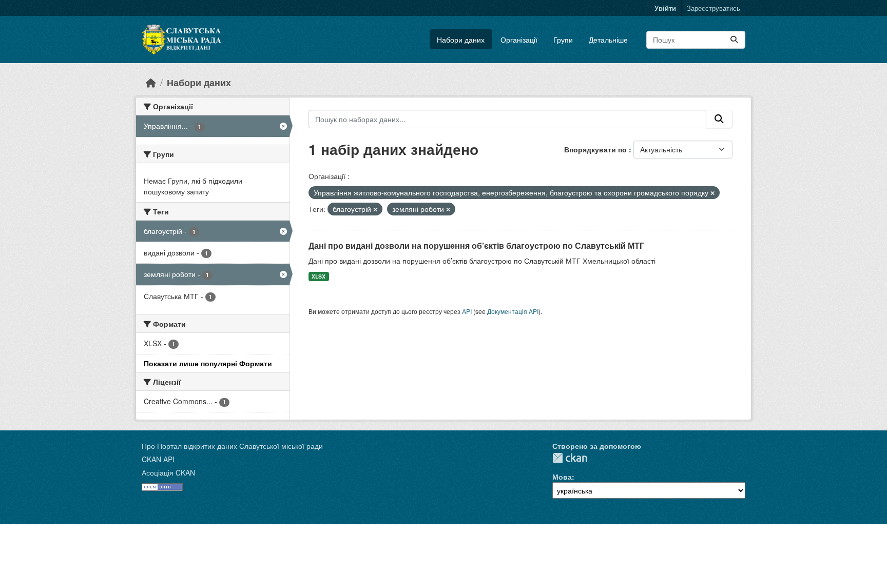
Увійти (665, 8)
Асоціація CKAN (168, 472)
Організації (518, 39)
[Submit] (734, 40)
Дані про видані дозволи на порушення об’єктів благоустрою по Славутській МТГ (476, 245)
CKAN (569, 457)
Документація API (512, 311)
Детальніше (608, 39)
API (467, 311)
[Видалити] (712, 193)
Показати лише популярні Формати (208, 363)
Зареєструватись (713, 8)
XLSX (318, 276)
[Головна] (151, 82)
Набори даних (461, 39)
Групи (563, 39)
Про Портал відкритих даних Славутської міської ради (232, 446)
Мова (562, 476)
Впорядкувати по (596, 149)
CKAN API (158, 459)
